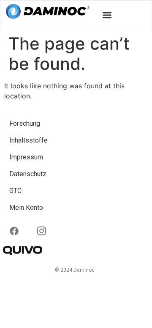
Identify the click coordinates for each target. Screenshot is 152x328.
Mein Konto (26, 208)
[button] (107, 15)
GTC (15, 191)
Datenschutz (27, 174)
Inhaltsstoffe (28, 140)
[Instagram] (20, 229)
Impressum (26, 157)
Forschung (24, 123)
